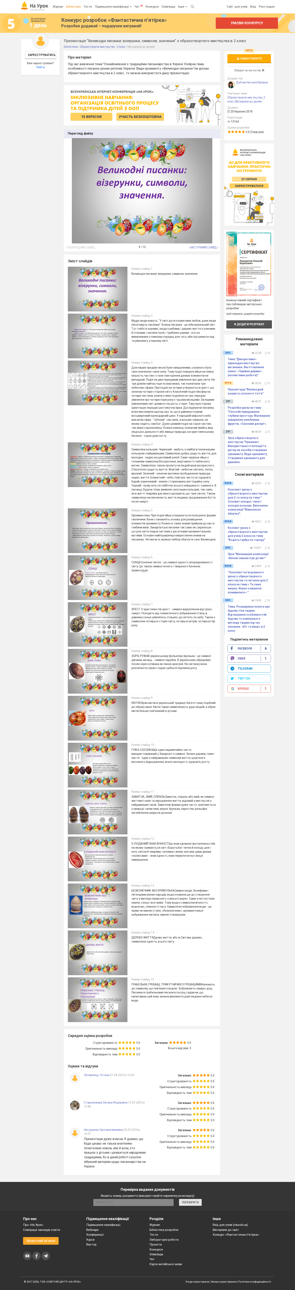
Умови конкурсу (247, 23)
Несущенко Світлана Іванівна (103, 1129)
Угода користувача (197, 1281)
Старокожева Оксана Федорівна (105, 1102)
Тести (87, 6)
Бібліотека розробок (164, 1230)
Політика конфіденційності (254, 1281)
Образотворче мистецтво (244, 97)
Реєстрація (267, 6)
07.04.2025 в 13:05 (122, 1075)
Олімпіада (168, 6)
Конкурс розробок (114, 20)
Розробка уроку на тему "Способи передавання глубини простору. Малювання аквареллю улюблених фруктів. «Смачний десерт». (249, 415)
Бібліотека (73, 6)
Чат (138, 6)
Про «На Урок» (33, 1225)
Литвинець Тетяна (97, 1075)
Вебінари (92, 1230)
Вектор (91, 1244)
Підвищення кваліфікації (112, 6)
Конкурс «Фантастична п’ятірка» (236, 1234)
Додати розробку (250, 324)
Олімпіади (156, 1254)
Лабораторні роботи (164, 1239)
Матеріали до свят (226, 1230)
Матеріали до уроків (248, 101)
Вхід (253, 6)
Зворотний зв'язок (40, 1241)
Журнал (58, 6)
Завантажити (250, 58)
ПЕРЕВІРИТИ (190, 1202)
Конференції (95, 1234)
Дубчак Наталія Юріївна (252, 82)
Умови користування (223, 1281)
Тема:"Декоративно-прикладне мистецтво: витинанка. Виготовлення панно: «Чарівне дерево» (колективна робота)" (246, 367)
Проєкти (156, 1244)
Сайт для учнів (237, 6)
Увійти (40, 67)
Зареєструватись (42, 55)
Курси (90, 1239)
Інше (181, 6)
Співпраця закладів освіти (41, 1230)
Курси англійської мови (166, 1264)
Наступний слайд (203, 247)
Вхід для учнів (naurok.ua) (230, 1225)
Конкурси (152, 6)
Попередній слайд (81, 247)
